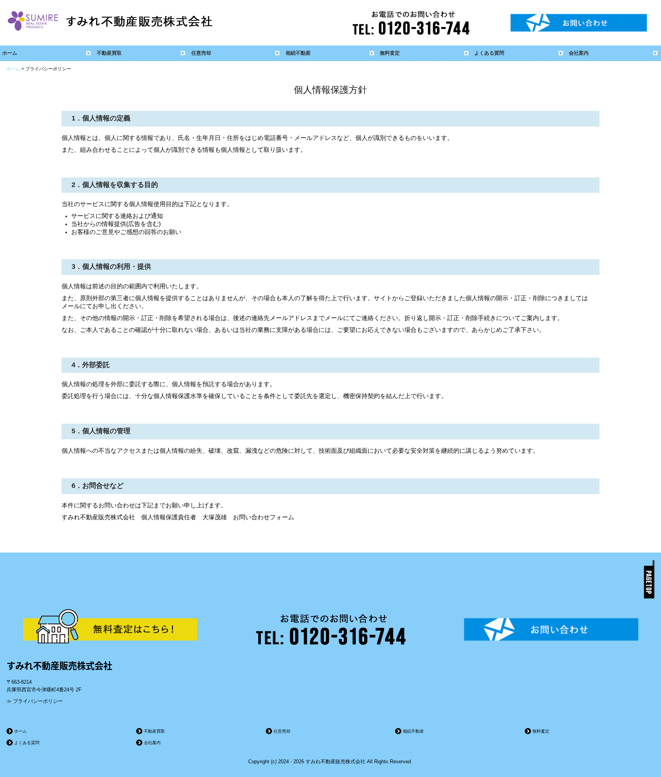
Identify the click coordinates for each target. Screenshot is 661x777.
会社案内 (579, 53)
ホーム (9, 53)
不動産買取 (109, 53)
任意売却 (201, 53)
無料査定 (390, 53)
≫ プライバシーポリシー (35, 701)
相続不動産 (298, 53)
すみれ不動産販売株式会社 (59, 665)
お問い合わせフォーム (263, 517)
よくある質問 (489, 53)
